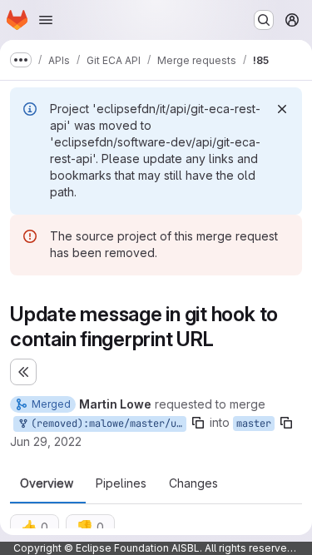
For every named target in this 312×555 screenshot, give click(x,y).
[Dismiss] (282, 109)
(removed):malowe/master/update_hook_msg (105, 423)
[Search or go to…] (264, 20)
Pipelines (121, 483)
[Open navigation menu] (45, 20)
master (253, 423)
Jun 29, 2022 (46, 441)
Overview (46, 483)
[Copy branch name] (198, 423)
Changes (193, 483)
